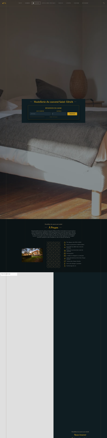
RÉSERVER (72, 113)
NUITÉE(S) (59, 111)
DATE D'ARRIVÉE (40, 111)
